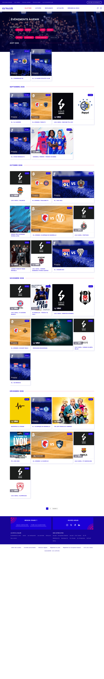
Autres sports (19, 29)
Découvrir (48, 535)
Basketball (28, 29)
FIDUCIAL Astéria (53, 37)
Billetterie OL (56, 538)
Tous (12, 29)
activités (38, 8)
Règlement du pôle (55, 547)
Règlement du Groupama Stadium (72, 547)
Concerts (35, 29)
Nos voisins (14, 538)
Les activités (40, 535)
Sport (57, 29)
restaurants (49, 8)
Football (42, 29)
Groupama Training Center (41, 37)
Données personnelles (30, 547)
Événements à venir (16, 535)
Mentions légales (42, 547)
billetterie (28, 8)
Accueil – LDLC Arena (75, 535)
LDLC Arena (19, 37)
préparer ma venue (73, 8)
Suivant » (55, 508)
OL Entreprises (81, 538)
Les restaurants (32, 535)
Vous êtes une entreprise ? (94, 2)
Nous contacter (22, 525)
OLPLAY (89, 538)
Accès (24, 535)
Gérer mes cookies (16, 547)
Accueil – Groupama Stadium (60, 535)
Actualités (60, 8)
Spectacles (50, 29)
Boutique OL (64, 538)
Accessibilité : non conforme (52, 550)
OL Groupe (72, 538)
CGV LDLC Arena (88, 547)
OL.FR (84, 535)
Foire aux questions (38, 525)
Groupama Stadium (29, 37)
